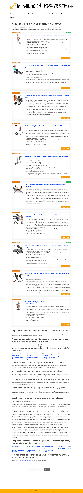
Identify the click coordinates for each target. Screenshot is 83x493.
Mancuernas (21, 14)
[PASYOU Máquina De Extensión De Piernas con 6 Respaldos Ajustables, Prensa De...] (18, 189)
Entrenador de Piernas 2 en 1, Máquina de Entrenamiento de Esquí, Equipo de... (46, 157)
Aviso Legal (42, 491)
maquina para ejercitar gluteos (33, 450)
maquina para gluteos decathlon (48, 358)
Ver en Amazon (66, 57)
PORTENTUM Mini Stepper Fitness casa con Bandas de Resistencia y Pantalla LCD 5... (47, 96)
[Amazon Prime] (68, 55)
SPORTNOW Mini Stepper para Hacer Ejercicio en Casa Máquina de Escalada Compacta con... (47, 246)
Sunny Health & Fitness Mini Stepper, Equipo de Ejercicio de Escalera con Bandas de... (46, 215)
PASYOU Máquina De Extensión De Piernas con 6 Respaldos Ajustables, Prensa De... (45, 185)
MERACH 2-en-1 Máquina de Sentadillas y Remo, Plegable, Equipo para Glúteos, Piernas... (45, 302)
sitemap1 (48, 491)
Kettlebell (49, 14)
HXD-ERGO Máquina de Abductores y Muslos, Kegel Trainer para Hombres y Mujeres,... (47, 274)
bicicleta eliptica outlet (64, 448)
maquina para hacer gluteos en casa (17, 358)
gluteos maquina (63, 356)
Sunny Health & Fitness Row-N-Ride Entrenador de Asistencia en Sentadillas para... (47, 36)
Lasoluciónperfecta (26, 460)
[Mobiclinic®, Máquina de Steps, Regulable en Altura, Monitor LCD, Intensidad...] (18, 130)
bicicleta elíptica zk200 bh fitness (18, 450)
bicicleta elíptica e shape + (47, 450)
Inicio (12, 14)
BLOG (12, 18)
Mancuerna (32, 491)
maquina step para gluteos (32, 358)
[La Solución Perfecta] (42, 6)
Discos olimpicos (61, 14)
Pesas (42, 14)
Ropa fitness (32, 14)
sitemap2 (53, 491)
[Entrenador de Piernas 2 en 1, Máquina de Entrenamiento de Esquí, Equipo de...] (18, 160)
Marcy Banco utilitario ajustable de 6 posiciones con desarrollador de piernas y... (47, 66)
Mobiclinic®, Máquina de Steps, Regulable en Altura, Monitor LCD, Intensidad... (44, 127)
